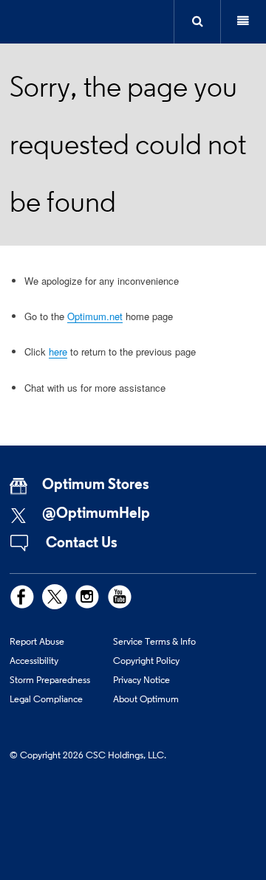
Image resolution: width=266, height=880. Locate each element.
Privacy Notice (141, 679)
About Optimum (146, 698)
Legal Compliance (46, 698)
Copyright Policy (146, 660)
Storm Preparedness (50, 679)
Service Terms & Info (154, 641)
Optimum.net (95, 316)
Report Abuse (37, 641)
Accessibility (34, 660)
